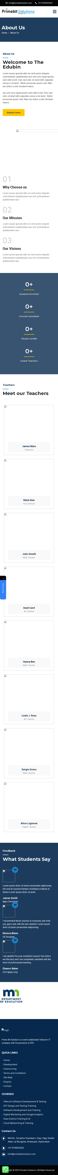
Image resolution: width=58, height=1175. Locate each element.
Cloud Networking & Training (18, 1123)
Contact (7, 1086)
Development (10, 1064)
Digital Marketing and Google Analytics (23, 1114)
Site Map (8, 1077)
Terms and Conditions (15, 1073)
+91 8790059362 (45, 3)
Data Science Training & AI (17, 1118)
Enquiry (7, 1081)
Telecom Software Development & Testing (25, 1101)
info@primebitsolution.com (20, 3)
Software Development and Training (22, 1110)
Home (7, 1060)
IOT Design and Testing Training (20, 1105)
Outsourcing (10, 1068)
